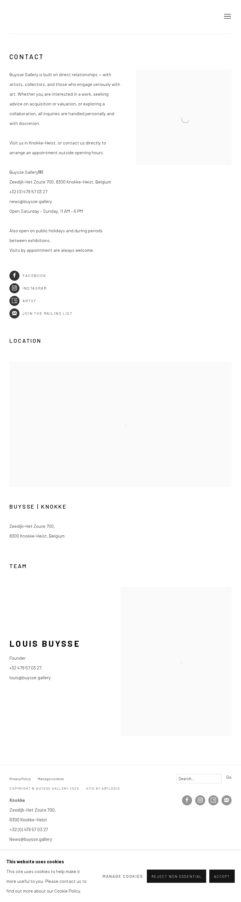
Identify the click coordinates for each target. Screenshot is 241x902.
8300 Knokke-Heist (28, 819)
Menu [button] (227, 16)
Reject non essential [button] (176, 876)
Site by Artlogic (103, 788)
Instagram (35, 288)
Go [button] (229, 777)
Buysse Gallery (28, 17)
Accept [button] (222, 876)
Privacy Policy (20, 779)
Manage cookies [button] (51, 779)
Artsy (29, 300)
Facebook (34, 275)
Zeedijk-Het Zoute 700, (32, 810)
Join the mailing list (48, 313)
